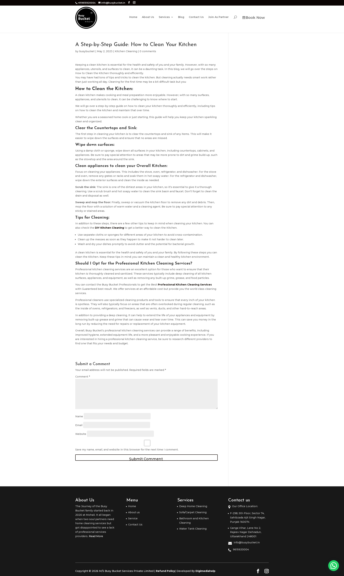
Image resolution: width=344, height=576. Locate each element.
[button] (333, 565)
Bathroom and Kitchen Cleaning (194, 520)
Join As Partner (218, 17)
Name (79, 416)
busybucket (87, 51)
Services (164, 17)
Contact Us (196, 17)
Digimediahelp (205, 571)
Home (133, 17)
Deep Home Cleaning (193, 506)
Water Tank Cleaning (193, 528)
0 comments (148, 51)
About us (134, 512)
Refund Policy (165, 571)
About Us (148, 17)
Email (78, 425)
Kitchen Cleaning (126, 51)
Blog (181, 17)
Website (80, 434)
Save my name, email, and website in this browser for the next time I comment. (126, 449)
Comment (82, 376)
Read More (96, 536)
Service (133, 518)
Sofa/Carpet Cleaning (193, 512)
